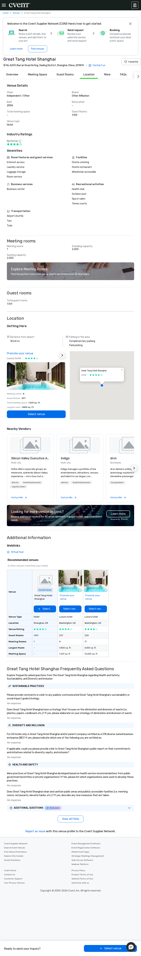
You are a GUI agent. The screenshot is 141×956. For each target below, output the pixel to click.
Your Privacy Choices (14, 883)
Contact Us (9, 874)
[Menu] (4, 5)
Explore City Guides (13, 856)
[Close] (130, 23)
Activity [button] (15, 483)
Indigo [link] (65, 458)
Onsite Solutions (12, 860)
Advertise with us (80, 883)
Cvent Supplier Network (15, 843)
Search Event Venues (14, 848)
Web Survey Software (82, 860)
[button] (102, 385)
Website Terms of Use (82, 878)
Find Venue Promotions (15, 852)
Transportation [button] (117, 483)
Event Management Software (86, 843)
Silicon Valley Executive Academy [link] (30, 458)
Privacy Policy (78, 870)
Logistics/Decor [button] (18, 487)
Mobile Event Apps (80, 852)
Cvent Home (10, 870)
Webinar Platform (80, 864)
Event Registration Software (86, 848)
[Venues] (134, 5)
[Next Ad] (62, 355)
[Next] (137, 75)
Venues (16, 13)
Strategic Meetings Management (88, 856)
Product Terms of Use (82, 874)
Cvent (6, 13)
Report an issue (35, 831)
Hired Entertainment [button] (32, 483)
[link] (30, 445)
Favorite (133, 61)
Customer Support (13, 878)
